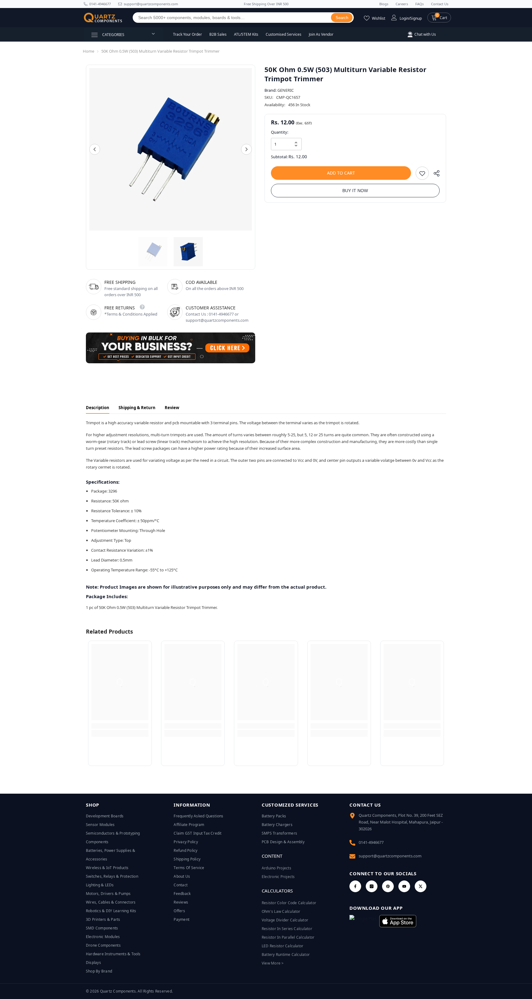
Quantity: (279, 132)
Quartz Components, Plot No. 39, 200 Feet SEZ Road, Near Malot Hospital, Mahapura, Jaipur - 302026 (401, 822)
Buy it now (355, 190)
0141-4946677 (100, 4)
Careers (402, 4)
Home (88, 51)
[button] (439, 17)
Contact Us (439, 4)
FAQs (419, 4)
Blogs (383, 4)
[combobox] (232, 17)
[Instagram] (371, 886)
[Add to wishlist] (422, 173)
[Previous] (94, 149)
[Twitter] (420, 886)
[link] (119, 726)
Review (172, 407)
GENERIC (285, 90)
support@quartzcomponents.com (390, 856)
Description (97, 407)
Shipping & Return (137, 407)
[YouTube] (404, 886)
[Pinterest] (388, 886)
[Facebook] (355, 886)
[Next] (246, 149)
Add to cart (341, 173)
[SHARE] (434, 175)
